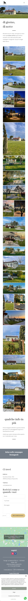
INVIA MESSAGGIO (18, 515)
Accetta (14, 588)
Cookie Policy (13, 599)
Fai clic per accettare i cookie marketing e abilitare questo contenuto (14, 537)
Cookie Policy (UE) (14, 573)
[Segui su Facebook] (15, 553)
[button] (26, 576)
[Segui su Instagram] (13, 553)
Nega (14, 592)
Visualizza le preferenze (14, 596)
